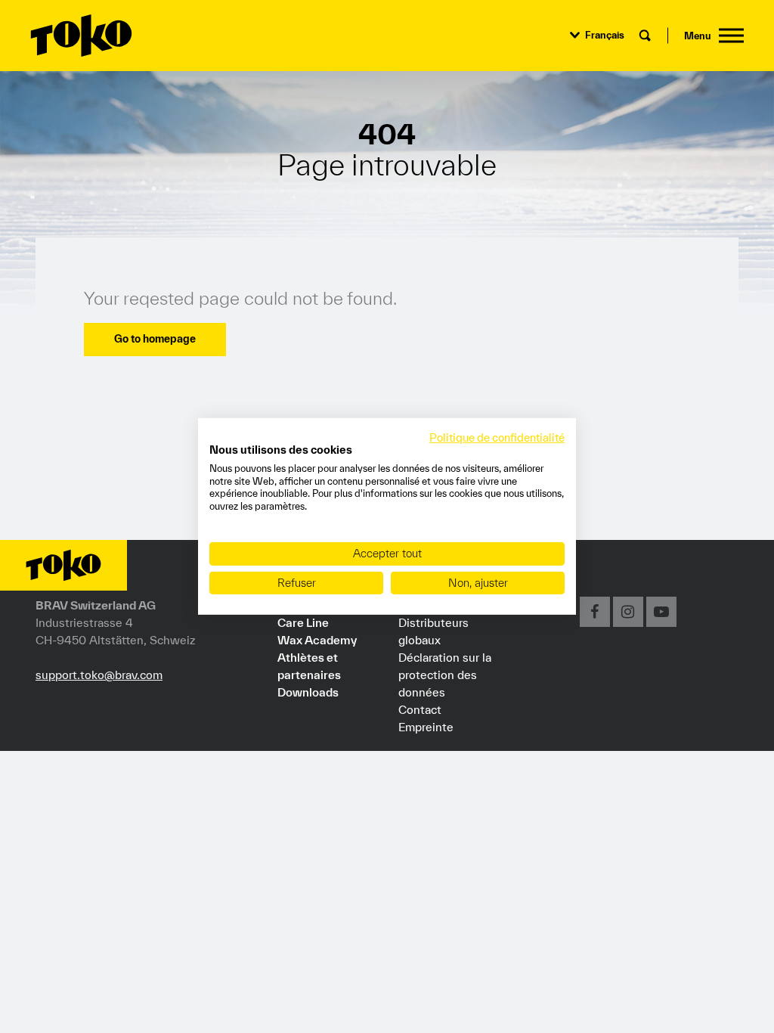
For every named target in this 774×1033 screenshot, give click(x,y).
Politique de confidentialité (497, 437)
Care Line (303, 622)
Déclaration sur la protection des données (444, 674)
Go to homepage (155, 339)
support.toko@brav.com (99, 674)
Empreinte (426, 727)
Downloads (308, 692)
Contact (419, 709)
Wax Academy (317, 640)
